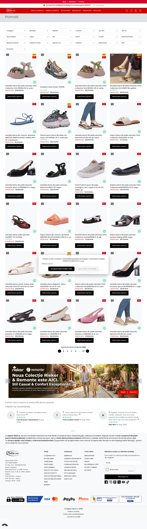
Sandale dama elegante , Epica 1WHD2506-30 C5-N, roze (53, 285)
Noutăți (97, 10)
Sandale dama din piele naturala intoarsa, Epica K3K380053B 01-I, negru (125, 285)
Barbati (47, 485)
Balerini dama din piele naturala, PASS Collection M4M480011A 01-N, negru (125, 186)
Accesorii (65, 10)
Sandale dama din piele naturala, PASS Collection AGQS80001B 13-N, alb (90, 236)
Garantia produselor (72, 459)
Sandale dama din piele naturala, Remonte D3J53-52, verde (123, 332)
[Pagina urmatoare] (87, 351)
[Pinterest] (115, 482)
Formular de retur (71, 464)
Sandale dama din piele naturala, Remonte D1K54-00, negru (53, 186)
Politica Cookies (73, 512)
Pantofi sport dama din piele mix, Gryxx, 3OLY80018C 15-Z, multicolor (54, 136)
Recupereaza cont (91, 464)
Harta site (68, 479)
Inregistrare (89, 456)
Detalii (82, 261)
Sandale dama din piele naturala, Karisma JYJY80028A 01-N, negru (18, 332)
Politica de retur (71, 461)
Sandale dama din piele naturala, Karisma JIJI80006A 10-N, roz (88, 332)
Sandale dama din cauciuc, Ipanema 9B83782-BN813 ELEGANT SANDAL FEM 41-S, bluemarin (20, 137)
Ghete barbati (49, 467)
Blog (64, 2)
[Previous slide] (7, 381)
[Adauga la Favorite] (34, 82)
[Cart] (140, 10)
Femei (46, 482)
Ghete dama (48, 464)
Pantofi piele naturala (52, 476)
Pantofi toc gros (51, 470)
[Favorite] (131, 10)
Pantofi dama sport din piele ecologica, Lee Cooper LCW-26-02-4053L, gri (89, 187)
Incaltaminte (37, 10)
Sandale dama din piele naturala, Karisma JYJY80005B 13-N (53, 332)
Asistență (72, 2)
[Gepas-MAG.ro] (18, 10)
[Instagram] (111, 482)
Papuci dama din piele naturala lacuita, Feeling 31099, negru (122, 236)
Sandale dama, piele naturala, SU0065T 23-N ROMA (17, 236)
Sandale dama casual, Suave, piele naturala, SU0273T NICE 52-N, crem (19, 285)
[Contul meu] (135, 10)
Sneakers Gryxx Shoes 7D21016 (52, 87)
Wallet (87, 461)
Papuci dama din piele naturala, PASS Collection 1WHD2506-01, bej (125, 136)
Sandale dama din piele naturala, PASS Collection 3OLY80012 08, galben (125, 87)
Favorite (87, 470)
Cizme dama (48, 461)
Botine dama (49, 459)
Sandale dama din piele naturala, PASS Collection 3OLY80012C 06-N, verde (90, 87)
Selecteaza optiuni (14, 97)
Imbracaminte (52, 10)
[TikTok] (128, 482)
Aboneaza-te (123, 477)
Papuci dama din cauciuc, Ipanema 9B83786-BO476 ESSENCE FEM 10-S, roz (55, 236)
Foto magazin (69, 473)
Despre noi (68, 456)
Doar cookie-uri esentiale (87, 269)
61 (83, 351)
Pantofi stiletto (50, 473)
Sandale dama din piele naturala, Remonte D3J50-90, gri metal (88, 136)
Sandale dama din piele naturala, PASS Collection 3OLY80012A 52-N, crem (21, 87)
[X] (120, 482)
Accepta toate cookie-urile (61, 269)
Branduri (76, 10)
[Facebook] (107, 482)
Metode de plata (70, 470)
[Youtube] (124, 482)
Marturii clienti (70, 476)
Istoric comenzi (90, 467)
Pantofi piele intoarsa (52, 479)
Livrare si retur (70, 467)
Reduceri (87, 10)
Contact (81, 2)
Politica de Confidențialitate (73, 514)
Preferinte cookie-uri (47, 263)
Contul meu (89, 459)
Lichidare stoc (50, 456)
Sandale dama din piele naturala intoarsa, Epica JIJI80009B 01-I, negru (20, 186)
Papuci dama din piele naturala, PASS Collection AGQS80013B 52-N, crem (90, 285)
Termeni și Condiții (73, 517)
